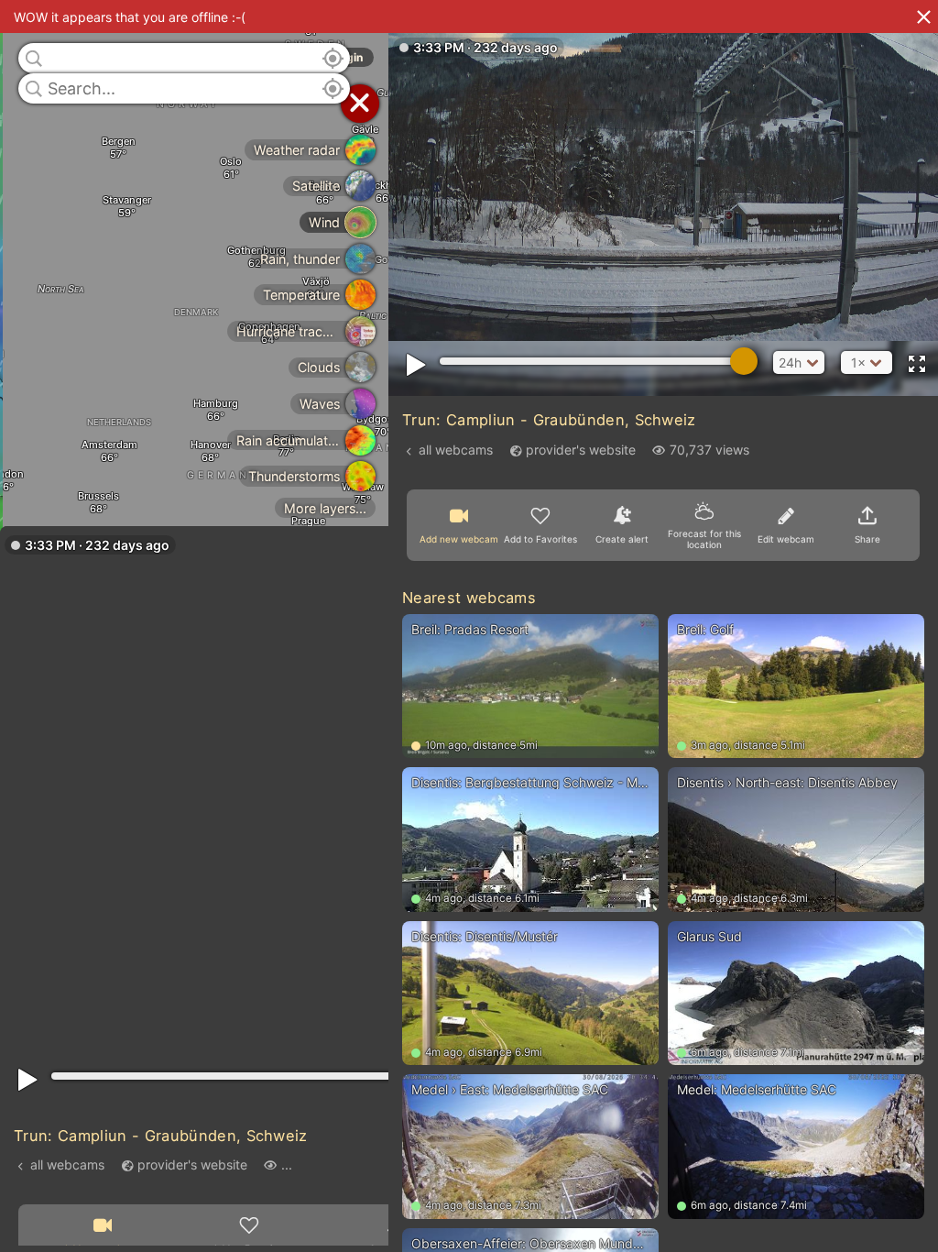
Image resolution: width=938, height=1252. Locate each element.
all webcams (67, 1164)
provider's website (192, 1164)
